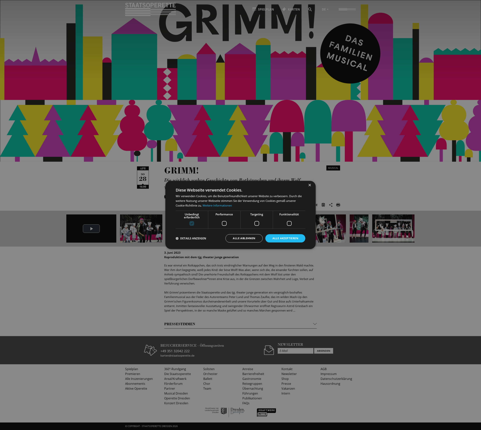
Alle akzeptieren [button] (285, 238)
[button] (191, 238)
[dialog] (240, 215)
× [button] (309, 185)
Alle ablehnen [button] (244, 238)
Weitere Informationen (217, 205)
